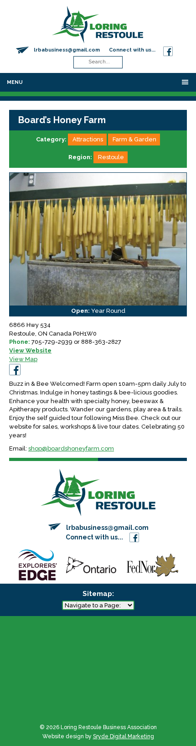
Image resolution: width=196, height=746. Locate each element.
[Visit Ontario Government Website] (91, 564)
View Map (23, 359)
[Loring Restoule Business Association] (97, 24)
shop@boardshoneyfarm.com (71, 448)
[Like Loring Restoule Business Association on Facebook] (168, 50)
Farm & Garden (134, 139)
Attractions (87, 139)
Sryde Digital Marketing (123, 736)
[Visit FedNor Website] (152, 564)
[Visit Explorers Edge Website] (37, 564)
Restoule (111, 157)
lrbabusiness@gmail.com (67, 50)
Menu (15, 82)
